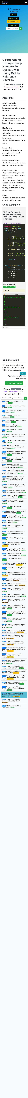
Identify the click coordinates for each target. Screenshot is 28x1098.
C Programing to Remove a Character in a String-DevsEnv (13, 584)
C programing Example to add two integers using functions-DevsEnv (13, 549)
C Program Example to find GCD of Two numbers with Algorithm (14, 496)
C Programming (16, 84)
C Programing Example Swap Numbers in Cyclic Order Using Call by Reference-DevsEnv (12, 695)
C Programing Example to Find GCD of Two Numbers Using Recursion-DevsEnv (13, 643)
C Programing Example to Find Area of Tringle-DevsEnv (14, 579)
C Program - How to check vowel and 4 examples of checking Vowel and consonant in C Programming (13, 472)
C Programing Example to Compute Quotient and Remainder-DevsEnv (14, 595)
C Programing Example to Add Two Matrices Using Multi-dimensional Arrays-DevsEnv (14, 677)
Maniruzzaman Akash (11, 87)
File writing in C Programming (12, 538)
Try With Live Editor (9, 286)
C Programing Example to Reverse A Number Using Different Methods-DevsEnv (13, 619)
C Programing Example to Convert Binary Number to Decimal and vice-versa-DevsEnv (13, 649)
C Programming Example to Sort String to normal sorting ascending (13, 516)
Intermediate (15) (13, 21)
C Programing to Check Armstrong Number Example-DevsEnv (13, 631)
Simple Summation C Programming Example (13, 406)
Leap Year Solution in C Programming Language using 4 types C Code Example (13, 447)
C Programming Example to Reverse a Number (11, 521)
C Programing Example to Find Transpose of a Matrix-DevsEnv (13, 683)
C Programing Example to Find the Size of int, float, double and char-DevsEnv (13, 574)
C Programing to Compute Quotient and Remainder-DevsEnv (14, 563)
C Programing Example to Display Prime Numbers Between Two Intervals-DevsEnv (13, 626)
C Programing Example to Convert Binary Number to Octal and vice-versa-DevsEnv (13, 662)
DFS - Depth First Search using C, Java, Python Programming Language (13, 533)
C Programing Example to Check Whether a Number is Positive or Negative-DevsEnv (13, 607)
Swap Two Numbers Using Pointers (14, 568)
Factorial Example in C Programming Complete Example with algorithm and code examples (12, 466)
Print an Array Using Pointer (12, 559)
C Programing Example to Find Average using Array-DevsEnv (12, 667)
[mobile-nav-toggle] (26, 1)
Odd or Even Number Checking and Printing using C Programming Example (13, 436)
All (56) (13, 14)
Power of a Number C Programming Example (13, 441)
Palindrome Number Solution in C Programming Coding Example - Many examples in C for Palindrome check (13, 479)
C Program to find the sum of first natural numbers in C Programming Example (13, 459)
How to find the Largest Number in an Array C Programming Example (13, 491)
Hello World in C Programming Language (12, 402)
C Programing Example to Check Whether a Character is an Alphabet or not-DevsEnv (13, 613)
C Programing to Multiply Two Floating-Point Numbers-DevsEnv (13, 554)
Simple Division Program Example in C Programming (14, 421)
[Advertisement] (14, 40)
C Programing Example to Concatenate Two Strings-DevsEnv (11, 701)
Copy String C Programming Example (12, 507)
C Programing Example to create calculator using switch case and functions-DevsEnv (13, 637)
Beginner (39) (13, 18)
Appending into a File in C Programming (11, 706)
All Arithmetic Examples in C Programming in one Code (11, 425)
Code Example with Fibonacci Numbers (12, 430)
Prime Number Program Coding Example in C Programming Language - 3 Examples (13, 486)
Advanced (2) (14, 25)
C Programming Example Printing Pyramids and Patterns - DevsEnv (13, 544)
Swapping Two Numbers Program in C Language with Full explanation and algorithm (14, 453)
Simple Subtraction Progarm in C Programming (13, 411)
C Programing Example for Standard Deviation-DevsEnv (14, 672)
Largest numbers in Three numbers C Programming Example (14, 511)
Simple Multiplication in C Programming (11, 416)
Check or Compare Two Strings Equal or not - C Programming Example (12, 502)
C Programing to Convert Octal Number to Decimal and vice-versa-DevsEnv (12, 655)
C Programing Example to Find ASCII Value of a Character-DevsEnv (12, 590)
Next (22, 373)
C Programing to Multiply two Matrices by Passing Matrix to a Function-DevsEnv (13, 688)
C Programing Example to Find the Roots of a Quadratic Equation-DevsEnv (13, 601)
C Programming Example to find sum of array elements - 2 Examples (13, 527)
